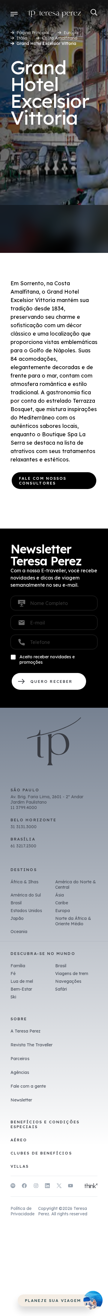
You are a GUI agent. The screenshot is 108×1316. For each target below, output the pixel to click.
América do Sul (25, 895)
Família (17, 965)
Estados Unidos (26, 910)
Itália (21, 38)
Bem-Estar (21, 989)
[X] (59, 1186)
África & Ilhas (24, 882)
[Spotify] (12, 1186)
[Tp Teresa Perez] (54, 14)
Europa (71, 32)
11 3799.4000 (23, 807)
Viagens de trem (71, 973)
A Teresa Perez (25, 1031)
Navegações (68, 981)
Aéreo (18, 1139)
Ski (13, 997)
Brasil (16, 902)
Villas (19, 1166)
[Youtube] (70, 1186)
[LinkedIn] (47, 1186)
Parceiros (19, 1058)
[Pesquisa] (94, 12)
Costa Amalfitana (59, 38)
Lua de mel (21, 981)
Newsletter (21, 1100)
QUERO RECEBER (49, 681)
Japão (17, 918)
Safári (61, 989)
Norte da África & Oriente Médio (73, 921)
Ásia (59, 895)
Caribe (61, 902)
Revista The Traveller (31, 1045)
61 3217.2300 (23, 846)
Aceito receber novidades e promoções (47, 659)
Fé (13, 973)
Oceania (18, 931)
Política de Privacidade (22, 1211)
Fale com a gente (28, 1086)
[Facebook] (24, 1186)
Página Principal (32, 32)
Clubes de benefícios (41, 1153)
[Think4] (91, 1186)
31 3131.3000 (23, 826)
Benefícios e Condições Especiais (45, 1124)
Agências (19, 1072)
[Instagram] (36, 1186)
